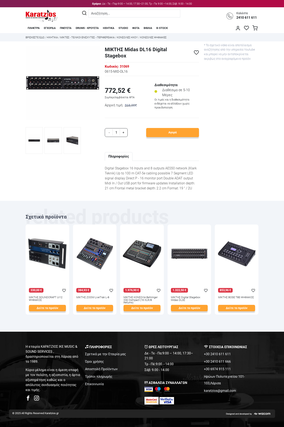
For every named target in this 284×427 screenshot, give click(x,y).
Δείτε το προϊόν (47, 308)
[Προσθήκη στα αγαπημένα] (196, 52)
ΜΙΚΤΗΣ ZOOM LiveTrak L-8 (92, 297)
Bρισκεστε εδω (35, 37)
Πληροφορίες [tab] (118, 156)
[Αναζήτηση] (84, 13)
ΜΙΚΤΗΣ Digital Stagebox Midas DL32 (185, 299)
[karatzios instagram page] (36, 399)
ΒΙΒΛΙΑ (148, 28)
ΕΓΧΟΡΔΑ (50, 28)
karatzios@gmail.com (220, 391)
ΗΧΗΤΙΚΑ (108, 28)
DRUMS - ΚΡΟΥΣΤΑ (87, 28)
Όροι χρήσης (94, 362)
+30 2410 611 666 (217, 362)
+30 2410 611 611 (217, 354)
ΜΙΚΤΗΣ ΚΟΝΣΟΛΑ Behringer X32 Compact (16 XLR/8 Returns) (140, 300)
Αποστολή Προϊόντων (101, 369)
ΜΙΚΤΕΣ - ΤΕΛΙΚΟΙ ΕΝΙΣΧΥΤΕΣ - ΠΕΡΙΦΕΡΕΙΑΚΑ (87, 37)
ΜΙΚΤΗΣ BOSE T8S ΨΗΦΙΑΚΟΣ (236, 297)
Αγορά (172, 132)
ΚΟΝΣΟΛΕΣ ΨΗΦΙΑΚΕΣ (153, 37)
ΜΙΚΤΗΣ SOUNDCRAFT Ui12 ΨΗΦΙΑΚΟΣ (45, 299)
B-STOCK (162, 28)
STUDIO (123, 28)
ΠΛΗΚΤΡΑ (34, 28)
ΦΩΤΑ (136, 28)
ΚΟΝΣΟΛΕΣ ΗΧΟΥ (127, 37)
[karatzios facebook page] (30, 399)
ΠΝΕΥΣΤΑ (66, 28)
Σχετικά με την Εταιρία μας (105, 354)
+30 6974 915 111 (217, 369)
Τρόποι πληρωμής (98, 377)
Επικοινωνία (94, 384)
